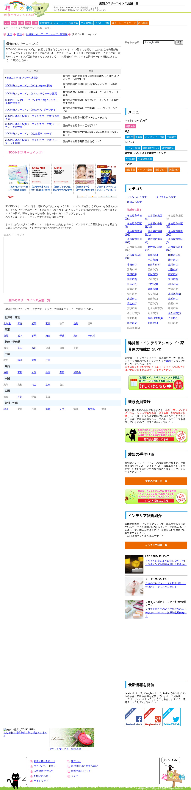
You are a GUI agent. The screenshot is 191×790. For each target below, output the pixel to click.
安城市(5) (153, 274)
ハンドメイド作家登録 (66, 22)
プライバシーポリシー (46, 766)
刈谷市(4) (173, 269)
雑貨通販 (130, 126)
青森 (20, 323)
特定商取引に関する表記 (84, 766)
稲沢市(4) (173, 284)
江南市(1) (132, 284)
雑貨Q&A (174, 169)
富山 (20, 347)
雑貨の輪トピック (80, 771)
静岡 (20, 360)
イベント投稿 (102, 22)
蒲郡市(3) (132, 279)
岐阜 (20, 22)
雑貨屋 (129, 137)
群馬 (34, 335)
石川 (34, 347)
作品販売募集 (145, 158)
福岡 (6, 409)
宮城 (48, 323)
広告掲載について (43, 771)
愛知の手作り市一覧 (156, 481)
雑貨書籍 (130, 169)
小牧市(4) (153, 284)
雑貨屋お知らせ (151, 148)
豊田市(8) (132, 274)
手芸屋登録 (87, 22)
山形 (75, 323)
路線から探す (134, 202)
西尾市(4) (173, 274)
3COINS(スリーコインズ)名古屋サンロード (28, 133)
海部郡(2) (132, 323)
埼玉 (48, 335)
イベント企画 (145, 169)
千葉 (62, 335)
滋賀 (6, 372)
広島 (48, 384)
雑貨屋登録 (46, 22)
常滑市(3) (173, 279)
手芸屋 (139, 137)
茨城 (6, 335)
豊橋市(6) (153, 254)
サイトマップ (41, 780)
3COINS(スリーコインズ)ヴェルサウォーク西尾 (31, 93)
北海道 (7, 323)
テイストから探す (166, 197)
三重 (48, 360)
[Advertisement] (24, 247)
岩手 (34, 323)
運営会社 (76, 761)
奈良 (62, 372)
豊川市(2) (173, 264)
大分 (62, 409)
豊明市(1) (173, 298)
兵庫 (48, 372)
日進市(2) (132, 303)
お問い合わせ (41, 775)
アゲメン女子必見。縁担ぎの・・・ (68, 749)
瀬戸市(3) (173, 259)
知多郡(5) (153, 323)
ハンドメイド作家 (154, 137)
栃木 (20, 335)
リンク (74, 775)
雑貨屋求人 (168, 148)
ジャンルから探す (137, 197)
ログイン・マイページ (124, 22)
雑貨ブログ (161, 169)
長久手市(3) (174, 313)
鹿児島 (91, 409)
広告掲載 (143, 22)
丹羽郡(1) (173, 318)
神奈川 (91, 335)
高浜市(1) (132, 298)
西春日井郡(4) (155, 318)
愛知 (34, 360)
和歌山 (77, 372)
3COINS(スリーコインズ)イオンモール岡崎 (28, 85)
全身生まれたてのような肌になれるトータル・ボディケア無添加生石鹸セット (166, 613)
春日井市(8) (154, 264)
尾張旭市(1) (174, 293)
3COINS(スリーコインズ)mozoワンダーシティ (30, 109)
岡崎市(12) (174, 254)
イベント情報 (133, 148)
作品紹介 (130, 158)
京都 (20, 372)
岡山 (34, 384)
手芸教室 (171, 137)
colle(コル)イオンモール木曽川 (21, 77)
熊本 (48, 409)
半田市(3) (132, 264)
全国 (6, 22)
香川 (20, 396)
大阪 (34, 372)
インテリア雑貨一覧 (156, 545)
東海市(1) (153, 289)
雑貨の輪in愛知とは (44, 761)
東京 (75, 335)
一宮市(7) (153, 259)
